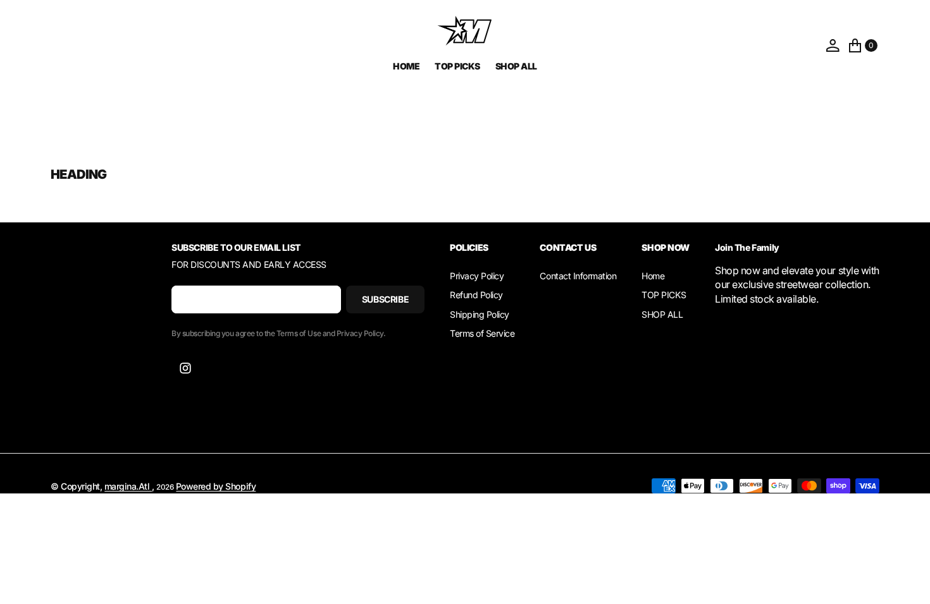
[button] (832, 45)
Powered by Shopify (216, 486)
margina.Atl (128, 486)
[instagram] (185, 368)
